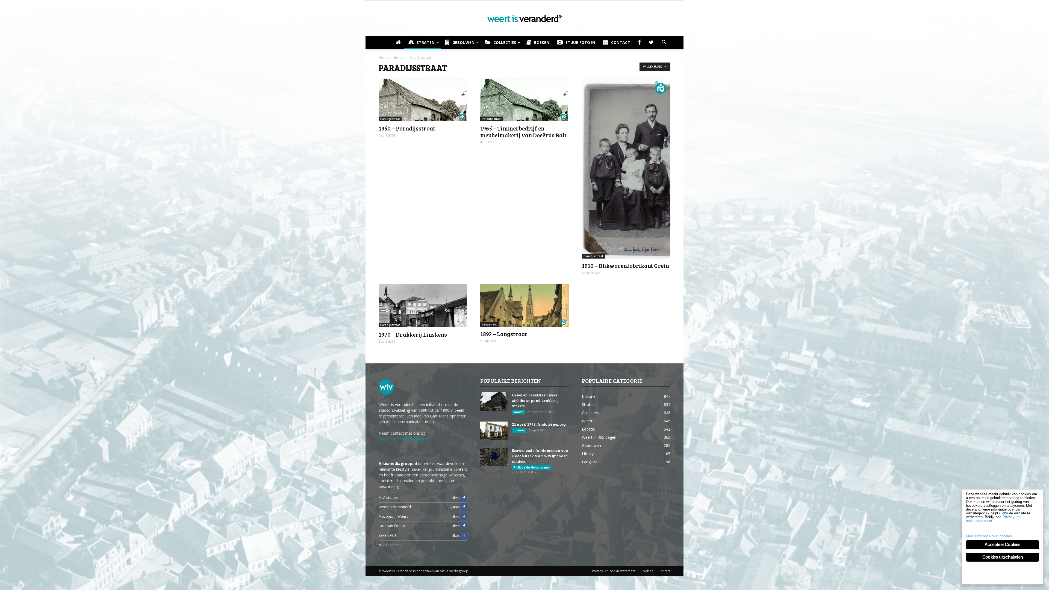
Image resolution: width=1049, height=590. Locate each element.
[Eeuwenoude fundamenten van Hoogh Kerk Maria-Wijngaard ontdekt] (494, 457)
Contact (620, 42)
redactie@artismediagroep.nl (404, 438)
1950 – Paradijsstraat (407, 128)
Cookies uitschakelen (1002, 557)
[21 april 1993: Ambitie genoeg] (494, 431)
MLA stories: (389, 497)
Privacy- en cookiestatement (613, 571)
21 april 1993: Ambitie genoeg (539, 424)
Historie (519, 430)
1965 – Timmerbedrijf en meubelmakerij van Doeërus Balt (523, 131)
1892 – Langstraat (503, 334)
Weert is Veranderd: (395, 507)
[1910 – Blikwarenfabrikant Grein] (626, 168)
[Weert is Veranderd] (524, 18)
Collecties (504, 42)
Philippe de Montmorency (532, 467)
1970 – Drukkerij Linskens (413, 334)
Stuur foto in (580, 42)
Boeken (541, 42)
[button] (663, 42)
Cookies (647, 571)
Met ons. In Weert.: (394, 516)
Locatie (588, 429)
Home (383, 57)
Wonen (518, 412)
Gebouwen (463, 42)
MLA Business (390, 544)
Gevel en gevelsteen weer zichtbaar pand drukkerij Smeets (535, 400)
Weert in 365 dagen (599, 437)
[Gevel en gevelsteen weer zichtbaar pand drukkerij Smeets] (494, 401)
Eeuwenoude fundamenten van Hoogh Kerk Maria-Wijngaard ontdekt (540, 456)
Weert (587, 420)
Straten (426, 42)
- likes (455, 498)
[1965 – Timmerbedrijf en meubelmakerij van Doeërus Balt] (524, 99)
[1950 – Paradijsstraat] (423, 99)
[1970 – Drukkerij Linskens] (423, 305)
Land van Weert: (392, 525)
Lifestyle (589, 453)
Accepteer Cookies (1002, 544)
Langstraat (489, 324)
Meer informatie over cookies (989, 536)
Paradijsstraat (390, 119)
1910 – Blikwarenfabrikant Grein (625, 265)
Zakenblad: (388, 535)
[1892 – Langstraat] (524, 305)
